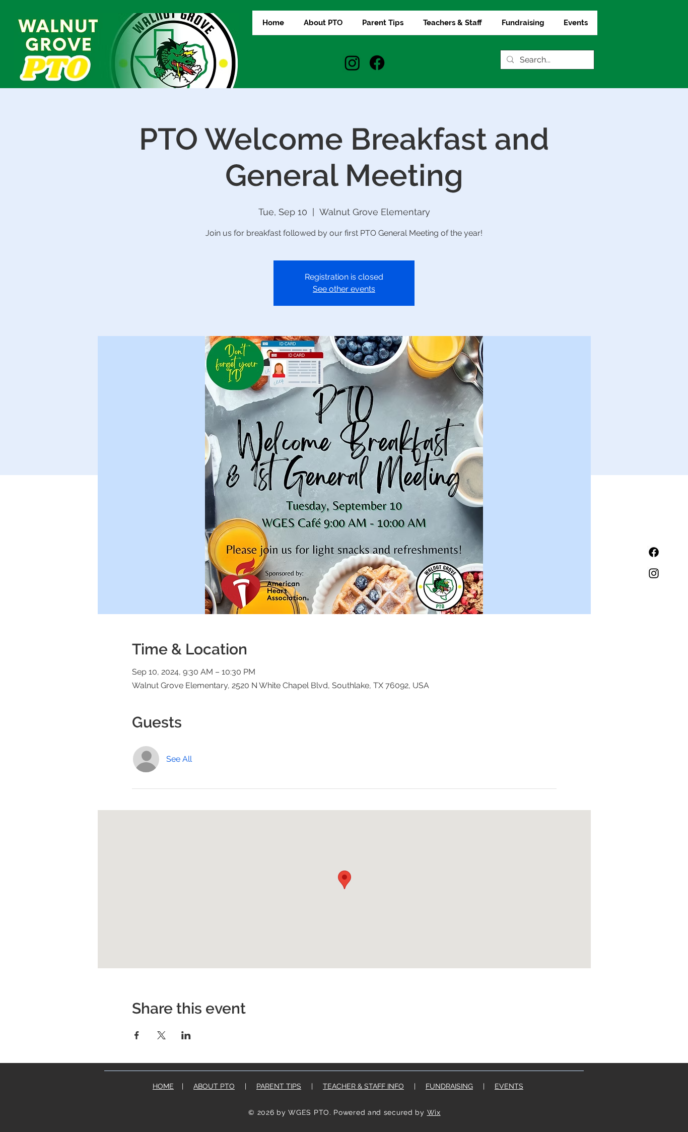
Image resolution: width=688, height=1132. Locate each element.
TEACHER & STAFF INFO (363, 1086)
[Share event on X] (161, 1035)
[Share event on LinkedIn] (186, 1035)
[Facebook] (377, 63)
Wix (434, 1112)
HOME (163, 1086)
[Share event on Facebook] (137, 1035)
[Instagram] (352, 63)
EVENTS (509, 1086)
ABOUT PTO (214, 1086)
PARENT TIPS (278, 1086)
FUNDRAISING (449, 1086)
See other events (344, 289)
